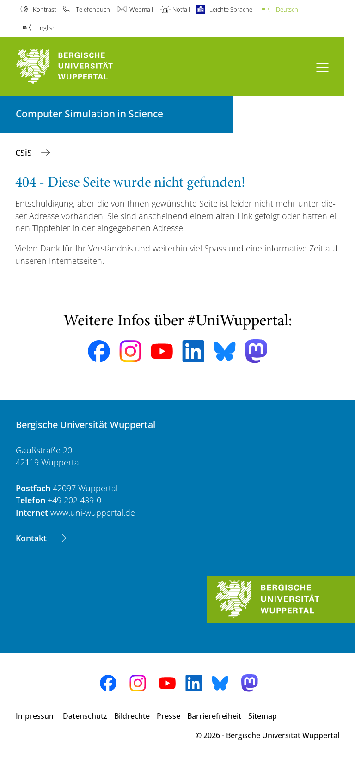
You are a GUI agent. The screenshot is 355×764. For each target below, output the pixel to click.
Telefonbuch (93, 9)
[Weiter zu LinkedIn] (193, 351)
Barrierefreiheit (214, 716)
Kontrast (44, 9)
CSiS (24, 152)
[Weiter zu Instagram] (130, 351)
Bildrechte (132, 716)
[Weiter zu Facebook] (99, 351)
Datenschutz (85, 716)
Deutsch (287, 9)
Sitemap (262, 716)
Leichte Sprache (230, 9)
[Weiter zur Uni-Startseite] (80, 66)
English (46, 28)
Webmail (141, 9)
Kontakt (32, 538)
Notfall (181, 9)
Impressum (36, 716)
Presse (168, 716)
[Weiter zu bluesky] (225, 351)
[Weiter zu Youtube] (162, 351)
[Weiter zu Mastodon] (256, 351)
